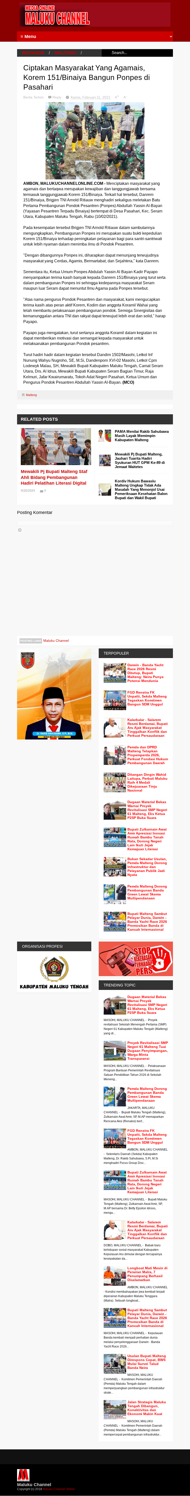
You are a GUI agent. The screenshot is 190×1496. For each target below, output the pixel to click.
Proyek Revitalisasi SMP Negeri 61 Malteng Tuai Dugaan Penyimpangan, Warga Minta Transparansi (147, 1050)
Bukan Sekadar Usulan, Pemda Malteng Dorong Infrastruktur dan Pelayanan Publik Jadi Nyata (147, 867)
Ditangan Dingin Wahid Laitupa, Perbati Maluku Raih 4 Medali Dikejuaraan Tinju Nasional (147, 782)
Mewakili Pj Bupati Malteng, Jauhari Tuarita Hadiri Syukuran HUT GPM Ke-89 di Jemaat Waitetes (140, 460)
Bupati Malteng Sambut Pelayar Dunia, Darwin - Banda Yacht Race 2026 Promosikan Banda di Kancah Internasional (147, 921)
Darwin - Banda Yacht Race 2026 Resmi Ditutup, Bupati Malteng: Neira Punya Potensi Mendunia (145, 673)
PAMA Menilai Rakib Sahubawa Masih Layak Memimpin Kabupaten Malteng (142, 435)
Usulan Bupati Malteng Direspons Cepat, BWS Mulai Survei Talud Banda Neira (146, 1362)
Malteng (65, 52)
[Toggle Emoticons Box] (20, 530)
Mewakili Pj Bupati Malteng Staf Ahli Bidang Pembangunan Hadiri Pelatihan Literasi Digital (54, 477)
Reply (57, 97)
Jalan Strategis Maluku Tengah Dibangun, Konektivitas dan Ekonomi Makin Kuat (146, 1408)
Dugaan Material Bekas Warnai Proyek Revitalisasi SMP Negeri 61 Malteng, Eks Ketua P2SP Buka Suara (147, 810)
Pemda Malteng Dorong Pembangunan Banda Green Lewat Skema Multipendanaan (147, 892)
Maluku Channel (56, 641)
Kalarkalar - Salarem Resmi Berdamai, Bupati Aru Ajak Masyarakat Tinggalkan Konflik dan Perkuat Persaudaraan (147, 728)
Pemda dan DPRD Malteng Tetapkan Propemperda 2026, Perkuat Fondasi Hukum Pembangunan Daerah (147, 755)
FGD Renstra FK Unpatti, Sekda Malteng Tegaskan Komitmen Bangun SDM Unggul (147, 698)
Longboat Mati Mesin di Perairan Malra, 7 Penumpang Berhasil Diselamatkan (147, 1274)
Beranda (33, 52)
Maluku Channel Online (59, 1489)
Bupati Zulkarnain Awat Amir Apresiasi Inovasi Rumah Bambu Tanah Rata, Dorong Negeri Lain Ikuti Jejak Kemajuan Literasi (147, 839)
